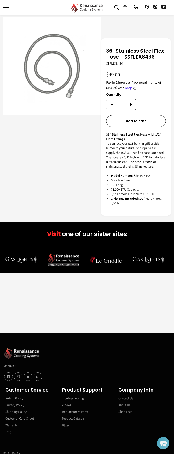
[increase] (130, 104)
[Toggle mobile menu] (36, 7)
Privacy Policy (14, 405)
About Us (124, 405)
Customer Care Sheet (19, 418)
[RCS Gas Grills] (87, 7)
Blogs (65, 425)
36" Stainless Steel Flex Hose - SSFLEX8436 (135, 54)
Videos (66, 405)
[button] (163, 443)
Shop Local (125, 411)
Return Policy (14, 398)
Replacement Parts (75, 411)
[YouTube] (164, 7)
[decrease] (111, 104)
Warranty (11, 425)
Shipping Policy (16, 411)
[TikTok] (38, 376)
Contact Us (125, 398)
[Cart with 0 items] (125, 7)
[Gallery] (52, 66)
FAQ (8, 432)
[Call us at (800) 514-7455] (135, 7)
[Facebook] (147, 7)
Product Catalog (73, 418)
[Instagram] (155, 7)
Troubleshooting (73, 398)
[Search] (116, 7)
